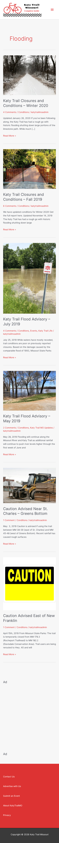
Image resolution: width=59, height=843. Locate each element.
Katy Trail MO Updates (41, 427)
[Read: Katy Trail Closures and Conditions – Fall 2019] (29, 168)
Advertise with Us (12, 786)
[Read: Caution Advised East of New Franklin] (29, 583)
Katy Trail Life (45, 330)
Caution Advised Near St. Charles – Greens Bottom (25, 511)
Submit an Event (11, 796)
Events (33, 330)
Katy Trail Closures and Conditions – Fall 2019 (23, 197)
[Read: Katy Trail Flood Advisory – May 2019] (29, 390)
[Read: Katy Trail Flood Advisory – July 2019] (29, 278)
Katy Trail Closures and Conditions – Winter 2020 (25, 103)
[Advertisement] (29, 716)
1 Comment (9, 520)
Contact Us (9, 776)
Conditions (23, 112)
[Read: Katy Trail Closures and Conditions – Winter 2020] (29, 75)
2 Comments (9, 427)
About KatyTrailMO (12, 805)
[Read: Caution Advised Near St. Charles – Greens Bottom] (29, 485)
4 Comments (9, 112)
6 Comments (9, 206)
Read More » (9, 135)
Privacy (7, 815)
